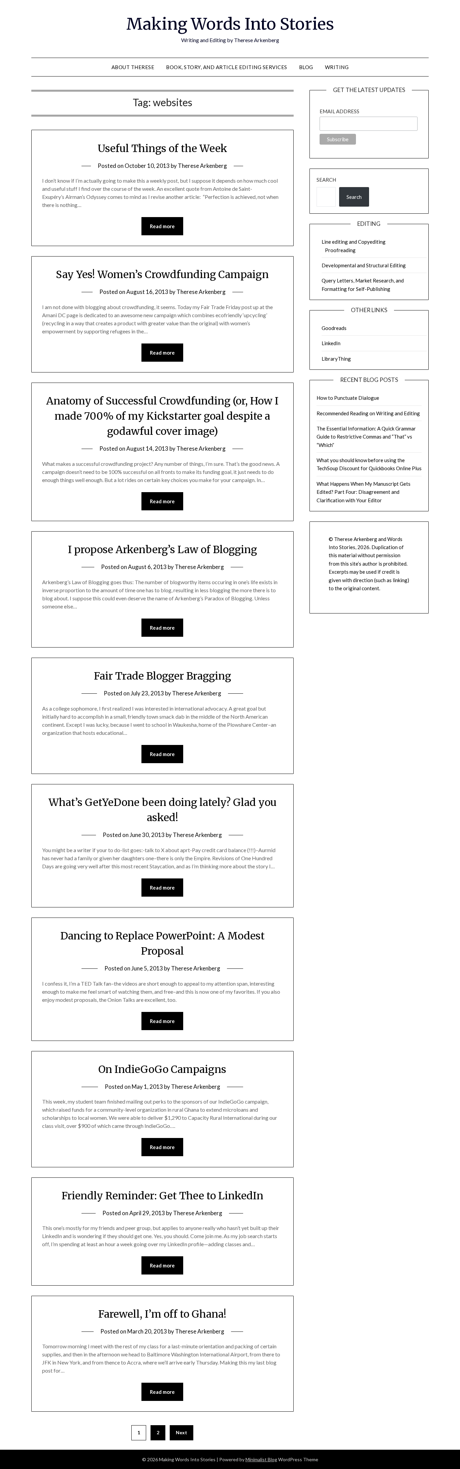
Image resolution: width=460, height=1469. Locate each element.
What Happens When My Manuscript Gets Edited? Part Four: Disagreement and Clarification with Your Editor (363, 492)
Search (326, 180)
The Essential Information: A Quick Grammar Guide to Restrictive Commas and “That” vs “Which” (366, 436)
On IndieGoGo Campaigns (162, 1069)
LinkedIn (331, 343)
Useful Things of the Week (162, 148)
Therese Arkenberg (202, 165)
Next (181, 1432)
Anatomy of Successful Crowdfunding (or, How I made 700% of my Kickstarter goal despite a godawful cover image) (162, 416)
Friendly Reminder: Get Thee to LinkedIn (162, 1195)
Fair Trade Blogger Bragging (162, 675)
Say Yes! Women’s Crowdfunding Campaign (162, 274)
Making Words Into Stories (230, 24)
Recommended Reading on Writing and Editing (368, 413)
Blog (306, 67)
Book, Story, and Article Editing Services (226, 67)
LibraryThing (336, 359)
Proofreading (340, 250)
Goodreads (334, 328)
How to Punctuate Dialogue (348, 398)
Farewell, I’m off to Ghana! (162, 1314)
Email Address (339, 111)
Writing (337, 67)
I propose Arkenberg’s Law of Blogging (162, 549)
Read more (162, 226)
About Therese (133, 67)
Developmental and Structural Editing (364, 265)
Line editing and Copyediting (354, 242)
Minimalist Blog (261, 1459)
